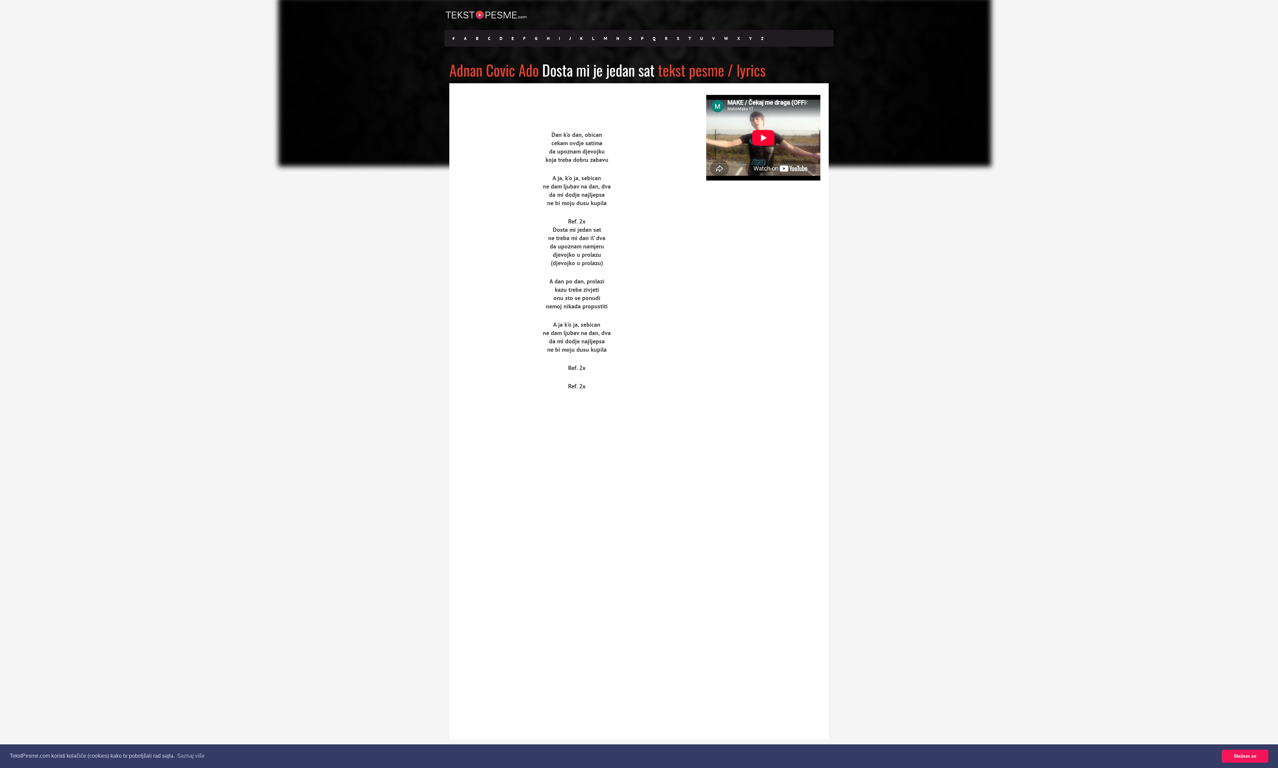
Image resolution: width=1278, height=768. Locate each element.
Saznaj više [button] (191, 756)
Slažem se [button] (1245, 756)
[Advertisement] (511, 101)
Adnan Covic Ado (494, 70)
